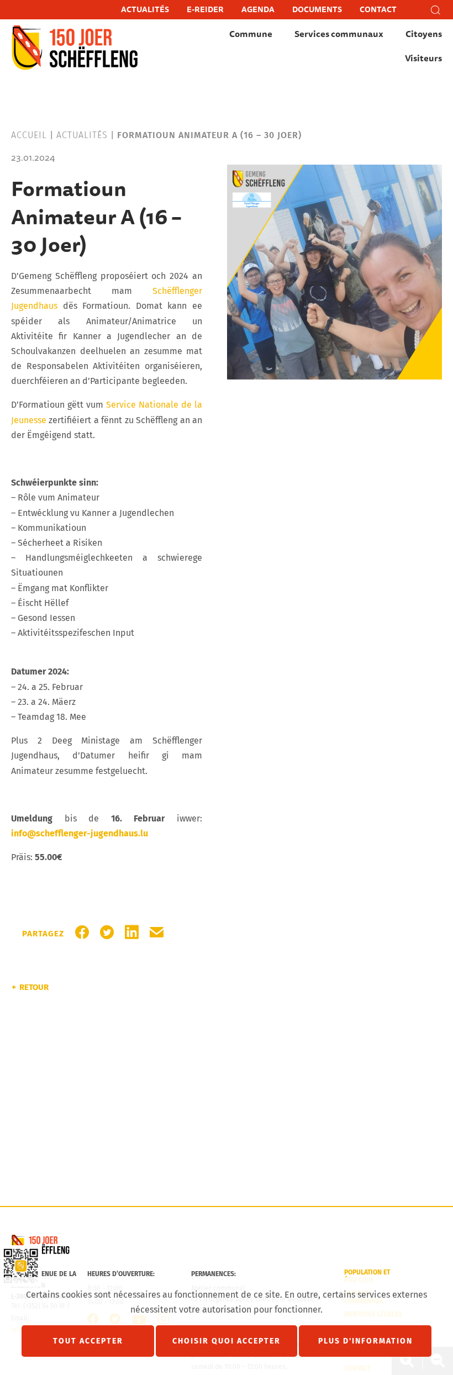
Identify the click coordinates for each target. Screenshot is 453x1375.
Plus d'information (365, 1341)
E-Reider (205, 9)
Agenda (258, 9)
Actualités (145, 9)
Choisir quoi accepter (226, 1341)
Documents (317, 9)
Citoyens (423, 34)
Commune (250, 34)
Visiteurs (423, 58)
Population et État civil (367, 1276)
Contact (378, 9)
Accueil (29, 135)
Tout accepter (88, 1341)
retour (34, 987)
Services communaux (338, 34)
